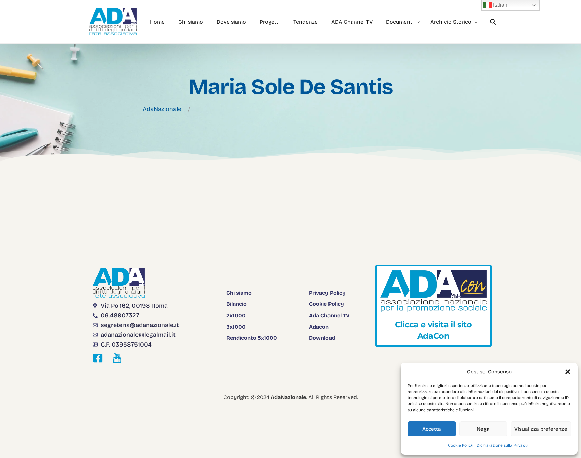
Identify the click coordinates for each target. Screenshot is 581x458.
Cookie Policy (460, 445)
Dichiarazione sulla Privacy (502, 445)
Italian (499, 5)
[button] (567, 371)
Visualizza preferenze (540, 429)
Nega (483, 429)
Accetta (431, 429)
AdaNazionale (162, 109)
